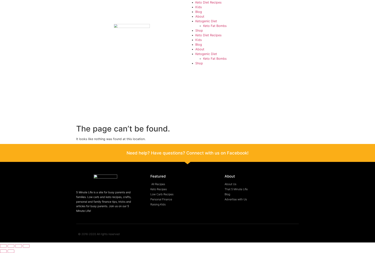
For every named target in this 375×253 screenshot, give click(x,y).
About (199, 16)
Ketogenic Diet (206, 21)
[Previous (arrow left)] (3, 251)
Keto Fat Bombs (215, 26)
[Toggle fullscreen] (18, 246)
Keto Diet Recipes (208, 2)
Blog (198, 12)
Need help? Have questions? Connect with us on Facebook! (187, 152)
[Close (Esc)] (3, 246)
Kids (198, 7)
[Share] (11, 246)
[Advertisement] (187, 94)
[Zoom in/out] (26, 246)
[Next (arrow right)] (11, 251)
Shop (199, 30)
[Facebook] (287, 234)
